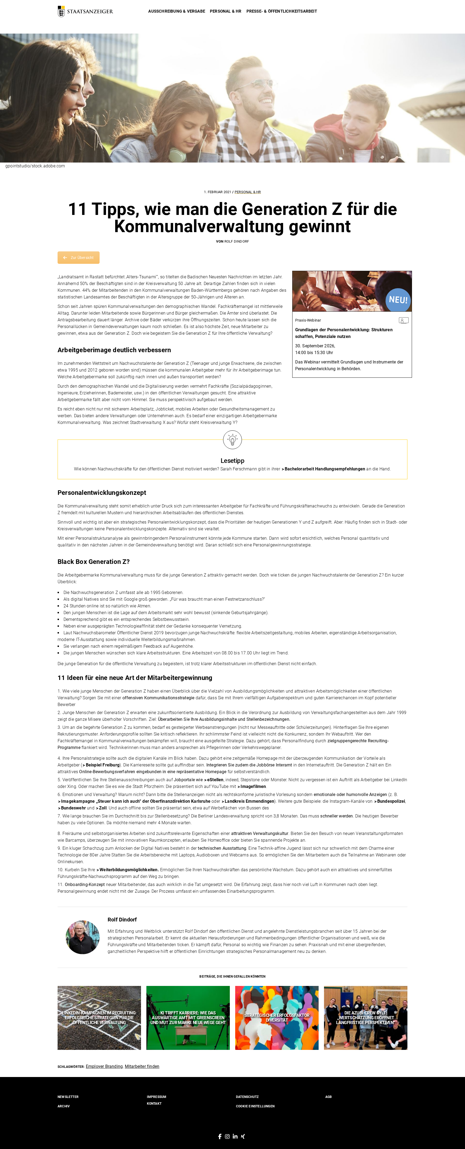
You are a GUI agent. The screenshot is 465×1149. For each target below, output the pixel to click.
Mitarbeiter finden (142, 1066)
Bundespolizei (391, 801)
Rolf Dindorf (236, 241)
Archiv (64, 1106)
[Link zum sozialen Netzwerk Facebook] (220, 1136)
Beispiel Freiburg (102, 765)
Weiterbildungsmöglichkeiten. (129, 869)
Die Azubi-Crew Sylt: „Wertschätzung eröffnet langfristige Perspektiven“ (365, 1017)
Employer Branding (104, 1066)
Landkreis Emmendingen (249, 801)
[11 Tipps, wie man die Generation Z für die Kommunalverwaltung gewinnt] (83, 937)
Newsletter (68, 1097)
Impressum (157, 1097)
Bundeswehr (73, 808)
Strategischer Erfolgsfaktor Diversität (276, 1018)
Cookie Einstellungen (255, 1106)
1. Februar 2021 (218, 192)
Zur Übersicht (82, 257)
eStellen (215, 779)
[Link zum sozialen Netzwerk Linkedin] (235, 1136)
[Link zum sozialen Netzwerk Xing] (243, 1136)
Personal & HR (248, 192)
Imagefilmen (253, 786)
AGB (328, 1097)
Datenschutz (247, 1097)
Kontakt (154, 1103)
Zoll (103, 808)
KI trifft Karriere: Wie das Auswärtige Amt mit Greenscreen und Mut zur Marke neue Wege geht (188, 1017)
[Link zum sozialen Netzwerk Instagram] (227, 1136)
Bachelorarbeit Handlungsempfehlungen (325, 468)
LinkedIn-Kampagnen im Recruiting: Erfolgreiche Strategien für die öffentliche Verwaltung (99, 1017)
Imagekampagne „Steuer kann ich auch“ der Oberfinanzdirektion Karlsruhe (135, 801)
